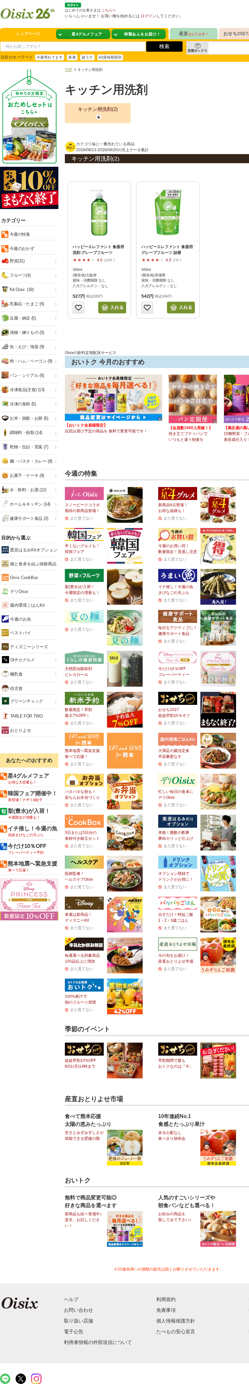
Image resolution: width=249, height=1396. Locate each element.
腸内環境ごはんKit (27, 605)
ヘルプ (71, 1299)
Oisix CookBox (23, 577)
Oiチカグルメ (22, 659)
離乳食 (15, 674)
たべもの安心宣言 (175, 1331)
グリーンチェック (26, 701)
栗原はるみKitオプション (33, 549)
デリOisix (18, 591)
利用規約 (166, 1299)
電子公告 (73, 1331)
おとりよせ (20, 730)
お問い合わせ (78, 1310)
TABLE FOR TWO (26, 716)
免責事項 (166, 1310)
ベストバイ (20, 632)
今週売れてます (50, 57)
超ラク (87, 57)
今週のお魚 (20, 619)
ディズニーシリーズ (28, 646)
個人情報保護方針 (175, 1321)
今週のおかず (21, 248)
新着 (72, 57)
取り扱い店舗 (78, 1321)
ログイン (148, 16)
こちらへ (108, 10)
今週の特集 (19, 234)
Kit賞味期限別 (110, 57)
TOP (68, 70)
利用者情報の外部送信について (98, 1342)
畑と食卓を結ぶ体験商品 (32, 563)
